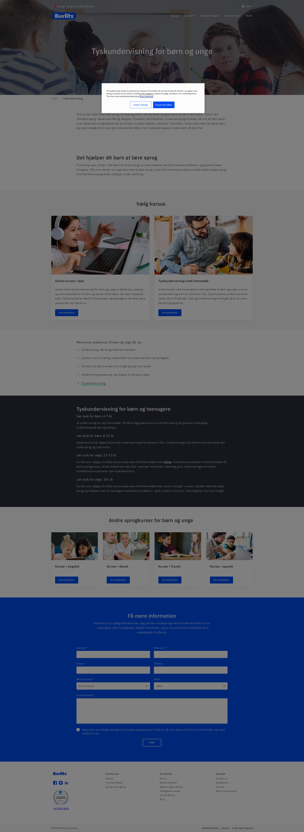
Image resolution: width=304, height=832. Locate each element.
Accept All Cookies (163, 105)
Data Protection (146, 96)
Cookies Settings (140, 105)
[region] (153, 98)
